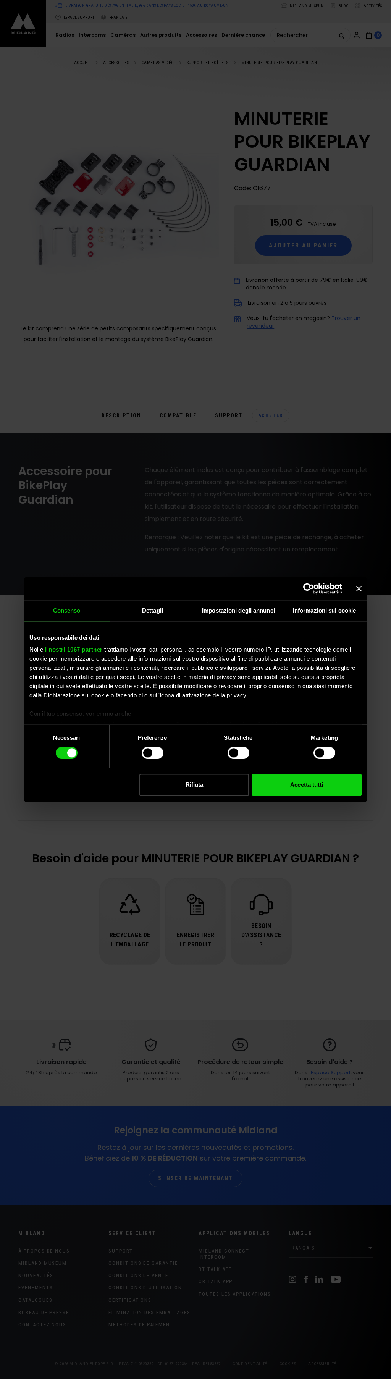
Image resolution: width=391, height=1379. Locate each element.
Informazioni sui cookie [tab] (324, 610)
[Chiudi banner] (359, 588)
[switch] (152, 753)
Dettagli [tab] (152, 610)
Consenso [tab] (67, 610)
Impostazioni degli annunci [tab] (238, 610)
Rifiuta (195, 784)
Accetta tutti (306, 784)
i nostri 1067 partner (74, 649)
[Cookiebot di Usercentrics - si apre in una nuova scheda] (308, 588)
